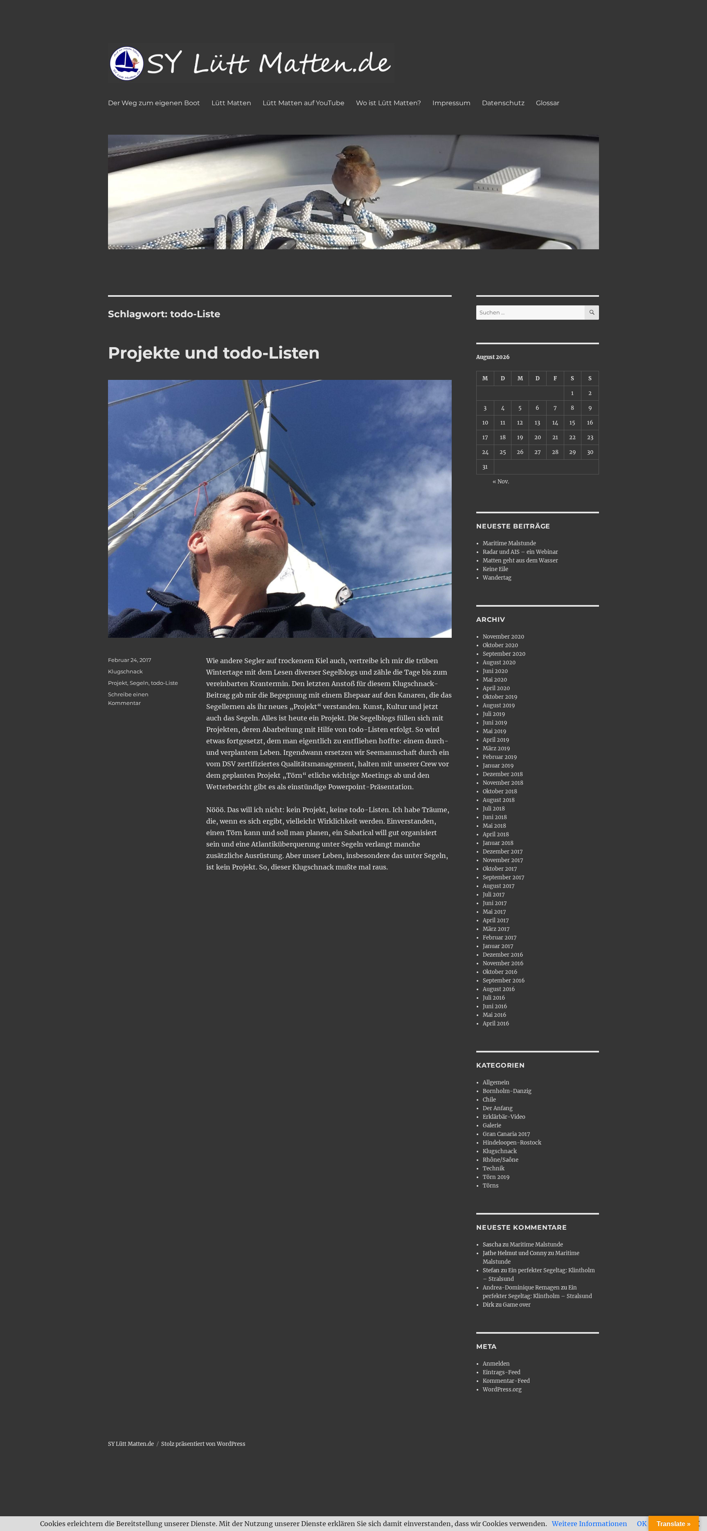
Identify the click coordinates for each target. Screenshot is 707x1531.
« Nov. (501, 481)
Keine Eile (495, 569)
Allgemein (496, 1082)
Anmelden (496, 1363)
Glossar (547, 103)
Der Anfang (498, 1108)
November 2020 (503, 636)
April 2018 (496, 834)
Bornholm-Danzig (507, 1091)
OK (642, 1524)
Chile (489, 1099)
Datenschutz (503, 103)
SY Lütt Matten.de (131, 1444)
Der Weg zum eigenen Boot (154, 103)
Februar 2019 (500, 757)
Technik (493, 1168)
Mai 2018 (494, 825)
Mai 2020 (495, 679)
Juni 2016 (495, 1006)
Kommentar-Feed (506, 1380)
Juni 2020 (495, 671)
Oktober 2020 (500, 645)
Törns (491, 1185)
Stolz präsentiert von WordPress (203, 1444)
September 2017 (504, 877)
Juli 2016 (494, 997)
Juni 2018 (495, 817)
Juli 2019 (494, 714)
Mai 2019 (495, 731)
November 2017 (503, 860)
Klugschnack (125, 671)
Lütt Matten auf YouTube (303, 103)
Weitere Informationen (589, 1524)
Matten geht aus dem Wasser (520, 560)
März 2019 (496, 748)
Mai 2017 (494, 911)
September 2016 (504, 980)
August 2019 (499, 705)
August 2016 (499, 989)
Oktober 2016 (500, 972)
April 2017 (496, 920)
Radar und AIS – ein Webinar (520, 552)
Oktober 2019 (500, 696)
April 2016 (496, 1023)
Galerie (492, 1125)
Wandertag (497, 577)
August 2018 (499, 800)
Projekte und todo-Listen (214, 353)
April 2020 (496, 688)
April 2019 (496, 739)
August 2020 (499, 662)
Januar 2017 (498, 946)
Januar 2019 (498, 765)
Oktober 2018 (500, 791)
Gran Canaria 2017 (506, 1134)
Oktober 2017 (500, 868)
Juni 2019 (495, 722)
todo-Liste (164, 683)
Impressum (451, 103)
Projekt (117, 683)
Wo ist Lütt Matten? (388, 103)
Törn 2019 (496, 1177)
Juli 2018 (494, 808)
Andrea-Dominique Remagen (521, 1287)
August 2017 (499, 886)
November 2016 (503, 963)
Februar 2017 (500, 937)
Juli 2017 (494, 894)
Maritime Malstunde (509, 543)
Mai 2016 (495, 1015)
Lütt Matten (231, 103)
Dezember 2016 (503, 954)
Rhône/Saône (500, 1159)
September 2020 (504, 653)
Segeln (139, 683)
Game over (517, 1304)
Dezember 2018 (503, 774)
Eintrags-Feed (501, 1372)
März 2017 (496, 929)
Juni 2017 (495, 903)
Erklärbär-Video (504, 1116)
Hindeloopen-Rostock (512, 1142)
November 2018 (503, 782)
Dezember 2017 (503, 851)
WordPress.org (502, 1389)
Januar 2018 (498, 843)
